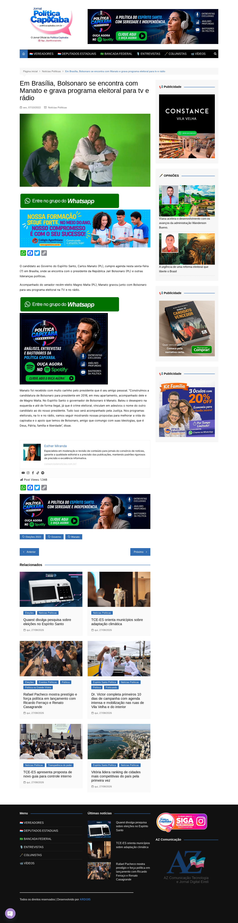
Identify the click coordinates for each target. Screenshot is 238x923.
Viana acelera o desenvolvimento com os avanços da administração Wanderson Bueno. (184, 223)
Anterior (31, 551)
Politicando (111, 687)
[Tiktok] (37, 473)
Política (66, 682)
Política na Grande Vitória (38, 687)
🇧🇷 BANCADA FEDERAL (116, 53)
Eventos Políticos (48, 682)
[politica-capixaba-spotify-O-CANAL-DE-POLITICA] (64, 348)
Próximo (138, 551)
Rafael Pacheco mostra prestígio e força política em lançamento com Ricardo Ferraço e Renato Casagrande (133, 871)
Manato (75, 536)
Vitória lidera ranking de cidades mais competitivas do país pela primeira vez (116, 776)
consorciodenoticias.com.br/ (60, 463)
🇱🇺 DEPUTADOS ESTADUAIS (77, 53)
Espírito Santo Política (104, 682)
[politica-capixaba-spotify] (153, 26)
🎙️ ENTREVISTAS (148, 53)
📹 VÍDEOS (198, 53)
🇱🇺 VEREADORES (41, 53)
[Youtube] (23, 473)
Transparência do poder (60, 765)
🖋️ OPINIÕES (169, 175)
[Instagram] (28, 473)
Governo (56, 536)
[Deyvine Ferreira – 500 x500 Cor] (187, 408)
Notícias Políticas (57, 107)
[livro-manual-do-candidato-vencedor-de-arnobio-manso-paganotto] (187, 328)
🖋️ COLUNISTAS (175, 53)
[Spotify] (42, 473)
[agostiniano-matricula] (85, 228)
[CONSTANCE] (187, 126)
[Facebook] (32, 473)
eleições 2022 (33, 536)
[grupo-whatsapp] (70, 200)
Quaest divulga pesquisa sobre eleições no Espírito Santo (132, 826)
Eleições (29, 613)
